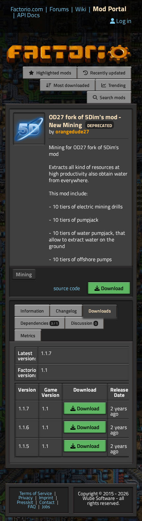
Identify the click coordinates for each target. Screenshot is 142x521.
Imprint (46, 498)
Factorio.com (27, 9)
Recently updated (107, 72)
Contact (46, 502)
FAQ (32, 507)
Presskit (25, 502)
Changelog (66, 310)
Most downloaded (71, 85)
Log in (123, 20)
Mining (24, 274)
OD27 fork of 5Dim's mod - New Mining (85, 120)
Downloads (100, 310)
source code (66, 288)
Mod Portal (109, 8)
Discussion (84, 322)
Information (32, 310)
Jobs (46, 507)
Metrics (27, 335)
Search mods (112, 97)
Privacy (25, 498)
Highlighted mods (53, 72)
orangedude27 (72, 131)
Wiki (80, 9)
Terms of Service (35, 493)
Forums (59, 9)
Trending (116, 85)
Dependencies (39, 322)
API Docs (28, 15)
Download (112, 288)
